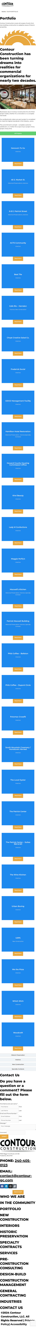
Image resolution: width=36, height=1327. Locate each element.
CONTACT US (11, 1308)
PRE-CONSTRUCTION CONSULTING (14, 1263)
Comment (3, 1132)
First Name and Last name (9, 1104)
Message (3, 1123)
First (20, 1107)
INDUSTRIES (11, 1301)
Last (20, 1110)
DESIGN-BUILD (13, 1274)
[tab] (18, 133)
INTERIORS (9, 1225)
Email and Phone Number (8, 1113)
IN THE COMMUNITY (17, 1203)
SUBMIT (4, 1136)
